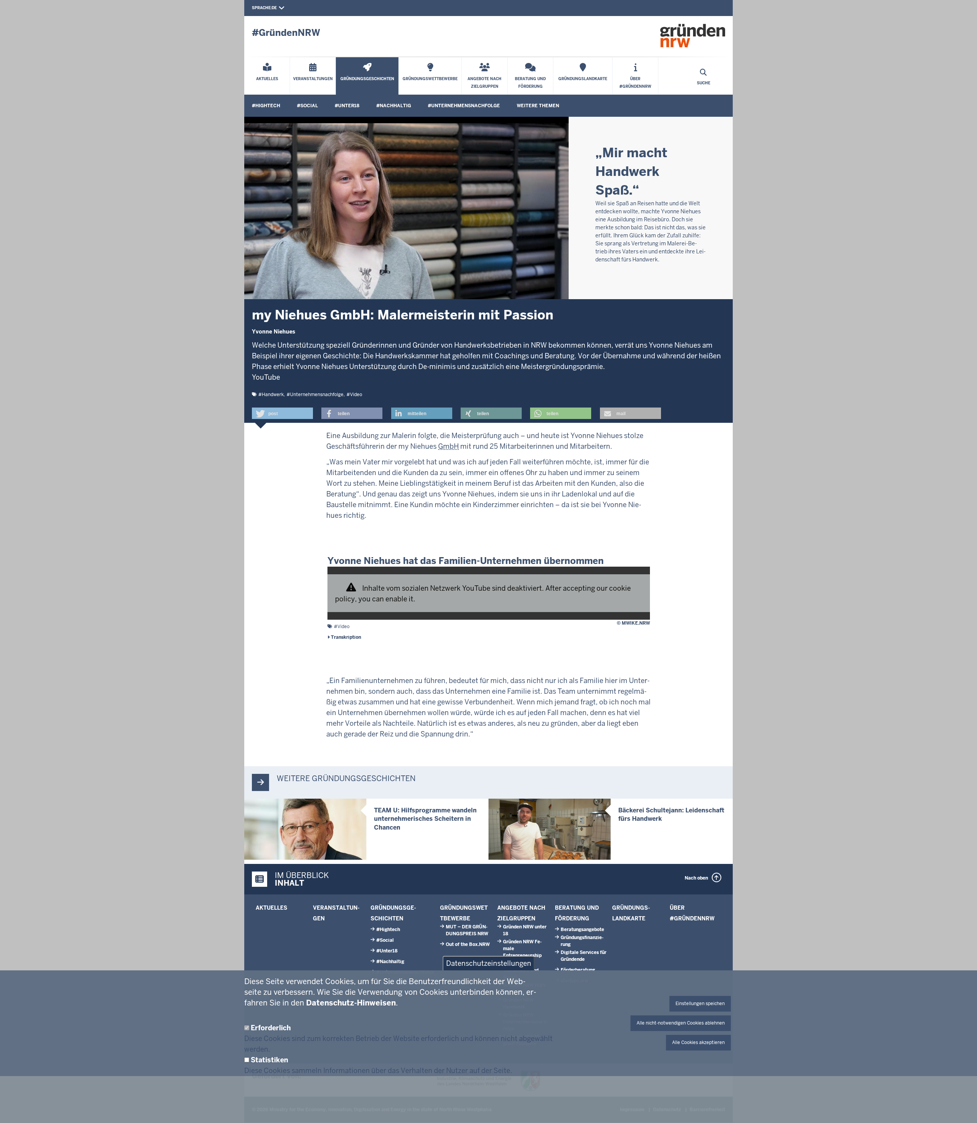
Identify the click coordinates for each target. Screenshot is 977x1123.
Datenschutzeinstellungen (488, 963)
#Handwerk (271, 395)
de (274, 7)
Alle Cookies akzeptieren (698, 1042)
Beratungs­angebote (582, 929)
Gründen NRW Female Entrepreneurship (522, 949)
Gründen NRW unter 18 (525, 930)
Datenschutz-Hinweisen (351, 1003)
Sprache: (262, 7)
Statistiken (269, 1059)
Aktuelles (271, 907)
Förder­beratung (578, 970)
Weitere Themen (538, 106)
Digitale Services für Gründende (583, 955)
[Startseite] (692, 35)
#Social (307, 106)
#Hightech (266, 106)
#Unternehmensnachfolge (464, 106)
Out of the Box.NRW (468, 944)
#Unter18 (347, 106)
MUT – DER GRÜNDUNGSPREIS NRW (467, 930)
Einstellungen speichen (700, 1004)
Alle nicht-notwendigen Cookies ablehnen (681, 1023)
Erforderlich (271, 1027)
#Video (354, 395)
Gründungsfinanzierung (582, 940)
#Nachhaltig (393, 106)
